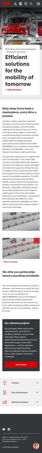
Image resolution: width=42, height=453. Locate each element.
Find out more (14, 89)
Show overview (11, 261)
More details (21, 364)
